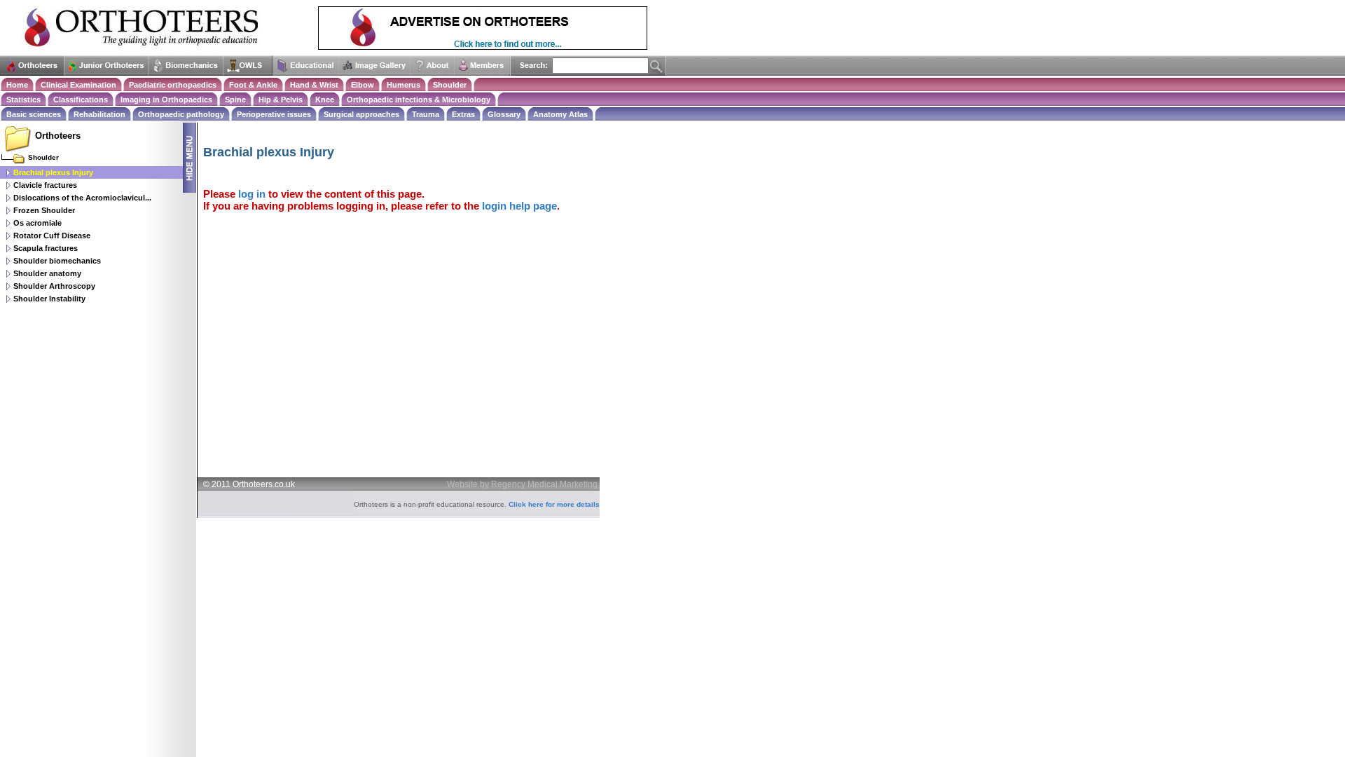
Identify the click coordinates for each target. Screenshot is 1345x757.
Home (17, 85)
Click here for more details (554, 504)
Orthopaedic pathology (181, 114)
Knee (324, 99)
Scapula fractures (45, 248)
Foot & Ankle (253, 85)
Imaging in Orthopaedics (166, 99)
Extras (463, 114)
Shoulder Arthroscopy (54, 286)
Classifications (80, 99)
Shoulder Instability (49, 298)
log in (251, 194)
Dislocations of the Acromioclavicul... (82, 197)
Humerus (403, 85)
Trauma (425, 114)
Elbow (362, 85)
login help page (519, 206)
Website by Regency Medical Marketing (522, 484)
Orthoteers (58, 135)
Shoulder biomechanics (57, 261)
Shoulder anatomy (47, 273)
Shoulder (450, 85)
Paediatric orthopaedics (172, 85)
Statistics (23, 99)
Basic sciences (33, 114)
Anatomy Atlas (560, 114)
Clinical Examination (78, 85)
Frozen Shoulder (44, 210)
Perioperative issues (274, 114)
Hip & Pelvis (280, 99)
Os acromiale (37, 223)
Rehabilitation (99, 114)
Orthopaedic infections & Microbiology (418, 99)
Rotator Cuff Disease (51, 235)
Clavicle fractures (45, 185)
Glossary (504, 114)
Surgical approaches (361, 114)
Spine (235, 99)
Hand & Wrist (314, 85)
